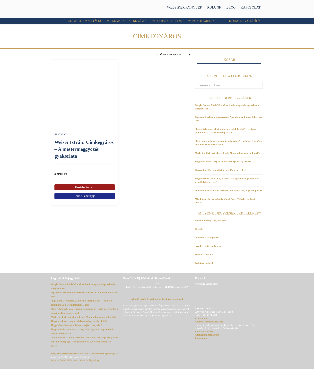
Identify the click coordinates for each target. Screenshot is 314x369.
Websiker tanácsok (204, 263)
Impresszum (201, 338)
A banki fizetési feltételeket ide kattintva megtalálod (157, 299)
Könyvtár (60, 134)
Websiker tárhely (201, 20)
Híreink (199, 229)
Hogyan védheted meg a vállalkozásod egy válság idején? (223, 161)
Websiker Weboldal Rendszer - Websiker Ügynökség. (75, 360)
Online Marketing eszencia (208, 237)
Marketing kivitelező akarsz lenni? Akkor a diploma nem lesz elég (227, 153)
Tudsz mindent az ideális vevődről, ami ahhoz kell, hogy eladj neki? (228, 190)
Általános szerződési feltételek (209, 321)
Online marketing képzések (126, 20)
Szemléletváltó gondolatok (208, 246)
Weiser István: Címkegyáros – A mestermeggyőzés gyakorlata (84, 149)
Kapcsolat (251, 7)
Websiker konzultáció (84, 20)
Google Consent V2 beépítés (240, 20)
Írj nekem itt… (202, 318)
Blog (231, 7)
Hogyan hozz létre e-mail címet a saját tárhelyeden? (220, 170)
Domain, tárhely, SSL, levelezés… (211, 220)
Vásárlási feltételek (204, 331)
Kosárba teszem (84, 187)
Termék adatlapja (84, 196)
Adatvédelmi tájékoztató (207, 335)
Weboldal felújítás (204, 254)
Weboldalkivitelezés (167, 20)
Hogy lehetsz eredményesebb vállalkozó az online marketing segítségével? (85, 353)
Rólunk (214, 7)
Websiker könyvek (184, 7)
